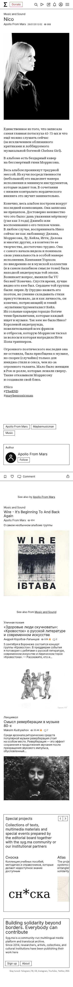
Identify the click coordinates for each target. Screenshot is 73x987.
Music (9, 433)
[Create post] (48, 4)
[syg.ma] (5, 4)
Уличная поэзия (14, 622)
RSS (67, 971)
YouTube (53, 971)
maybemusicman (19, 395)
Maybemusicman (43, 426)
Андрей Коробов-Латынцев (21, 639)
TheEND (12, 391)
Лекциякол (11, 717)
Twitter (61, 971)
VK (35, 971)
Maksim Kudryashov (16, 730)
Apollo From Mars (15, 24)
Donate (16, 4)
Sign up (12, 963)
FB (32, 971)
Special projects (18, 818)
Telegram (25, 971)
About (26, 963)
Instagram (42, 971)
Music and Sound (14, 14)
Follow (24, 459)
